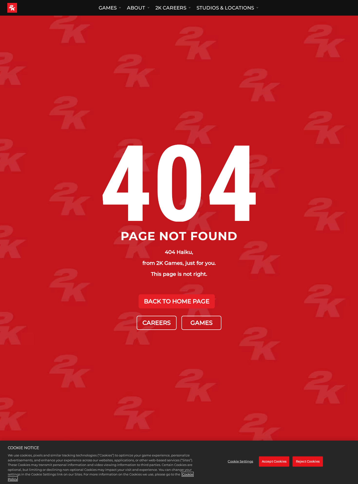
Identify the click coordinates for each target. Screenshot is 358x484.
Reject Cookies (308, 461)
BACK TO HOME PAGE (176, 301)
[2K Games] (21, 8)
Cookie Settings (240, 461)
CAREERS (156, 322)
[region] (179, 462)
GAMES (201, 322)
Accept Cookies (274, 461)
